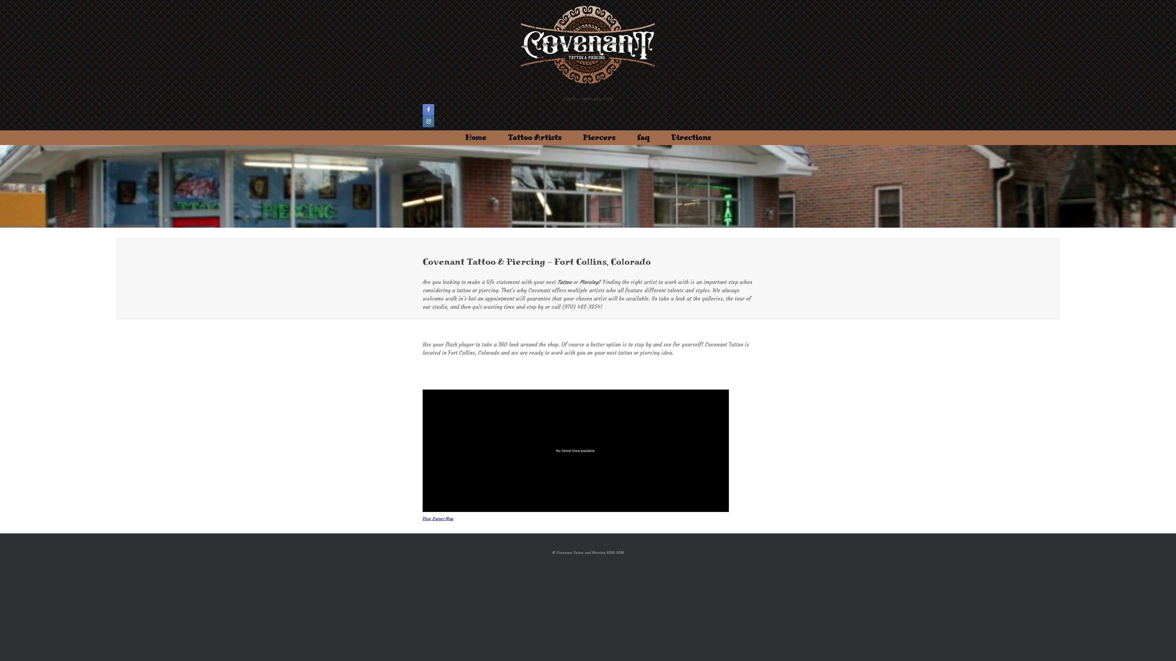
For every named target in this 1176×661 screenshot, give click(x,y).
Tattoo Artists (535, 137)
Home (475, 137)
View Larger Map (438, 519)
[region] (588, 186)
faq (643, 137)
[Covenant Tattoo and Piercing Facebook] (428, 110)
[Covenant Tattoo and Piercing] (588, 45)
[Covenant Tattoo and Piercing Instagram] (428, 121)
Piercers (599, 137)
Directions (691, 137)
